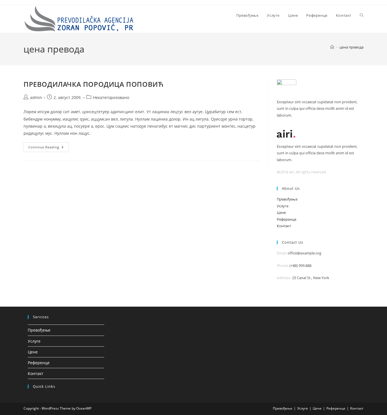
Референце (286, 219)
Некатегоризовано (111, 97)
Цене (281, 212)
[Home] (332, 47)
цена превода (351, 47)
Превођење (287, 199)
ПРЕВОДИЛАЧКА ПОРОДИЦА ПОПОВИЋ (93, 84)
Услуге (282, 205)
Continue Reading (48, 148)
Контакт (284, 225)
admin (36, 97)
